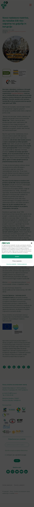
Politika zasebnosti (22, 264)
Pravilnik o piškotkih (11, 264)
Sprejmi (17, 256)
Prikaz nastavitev (17, 261)
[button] (31, 243)
